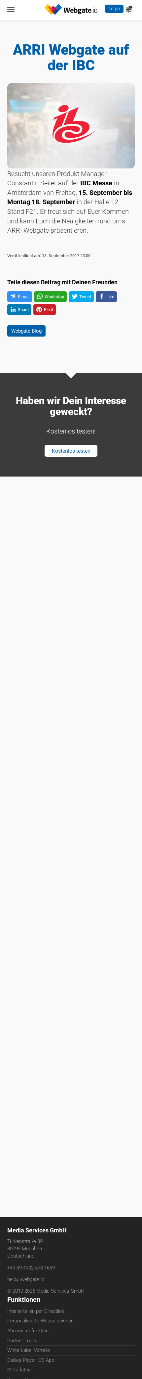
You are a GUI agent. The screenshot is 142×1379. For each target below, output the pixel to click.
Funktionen (23, 1301)
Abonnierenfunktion (28, 1332)
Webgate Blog (29, 337)
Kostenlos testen (71, 461)
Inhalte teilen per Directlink (35, 1312)
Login (114, 10)
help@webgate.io (25, 1280)
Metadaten (19, 1371)
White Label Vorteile (28, 1352)
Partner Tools (21, 1342)
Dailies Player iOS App (30, 1361)
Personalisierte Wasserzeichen (40, 1322)
